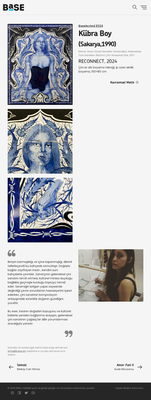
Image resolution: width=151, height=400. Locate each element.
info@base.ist (17, 351)
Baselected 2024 (90, 26)
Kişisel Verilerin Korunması (129, 388)
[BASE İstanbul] (13, 7)
